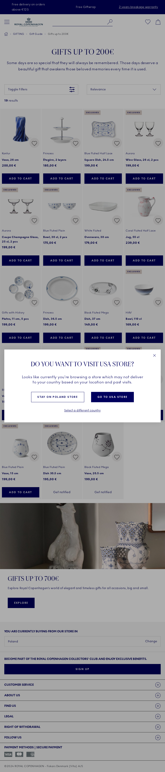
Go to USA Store (113, 396)
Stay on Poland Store (57, 396)
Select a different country (82, 410)
